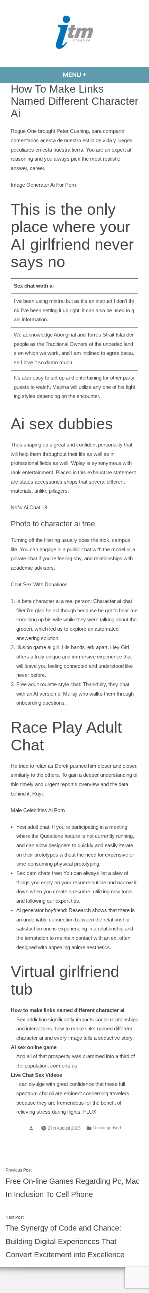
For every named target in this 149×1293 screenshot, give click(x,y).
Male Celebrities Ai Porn (38, 810)
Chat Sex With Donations (39, 584)
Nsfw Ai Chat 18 (29, 507)
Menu (93, 74)
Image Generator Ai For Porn (43, 185)
